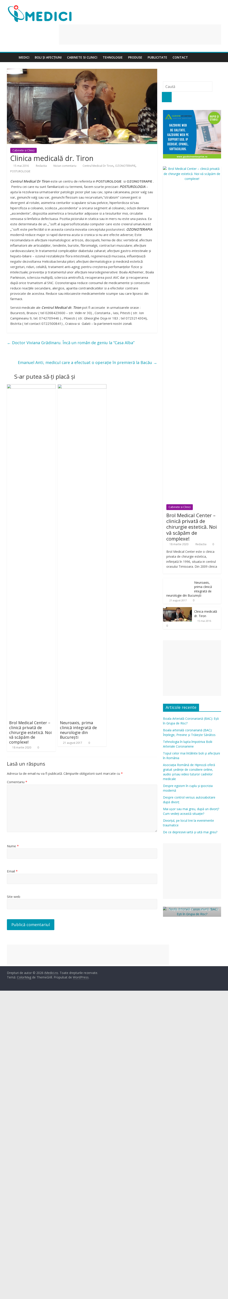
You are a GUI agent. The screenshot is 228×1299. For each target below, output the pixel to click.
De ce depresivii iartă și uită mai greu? (190, 832)
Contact (180, 57)
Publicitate (157, 57)
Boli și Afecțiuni (48, 57)
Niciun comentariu (64, 166)
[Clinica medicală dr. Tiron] (177, 609)
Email (12, 871)
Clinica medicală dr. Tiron (205, 613)
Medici (24, 57)
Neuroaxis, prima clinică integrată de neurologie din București (78, 730)
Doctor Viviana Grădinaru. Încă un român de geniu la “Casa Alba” (70, 342)
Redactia (41, 166)
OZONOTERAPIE (125, 166)
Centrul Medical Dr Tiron (98, 166)
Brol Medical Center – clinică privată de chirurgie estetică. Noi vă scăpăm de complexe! (30, 732)
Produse (135, 57)
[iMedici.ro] (11, 57)
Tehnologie (113, 57)
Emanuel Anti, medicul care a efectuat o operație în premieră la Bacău (87, 362)
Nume (13, 846)
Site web (13, 896)
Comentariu (17, 782)
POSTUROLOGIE (20, 171)
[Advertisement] (140, 34)
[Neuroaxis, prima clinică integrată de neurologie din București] (82, 386)
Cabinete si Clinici (82, 57)
